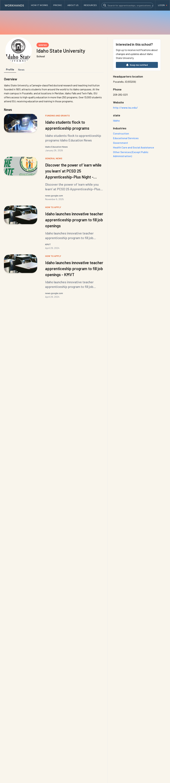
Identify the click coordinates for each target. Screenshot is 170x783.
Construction (121, 133)
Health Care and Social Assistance (133, 147)
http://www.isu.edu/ (125, 107)
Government (120, 142)
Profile (10, 69)
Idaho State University (61, 51)
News (21, 69)
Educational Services (125, 138)
